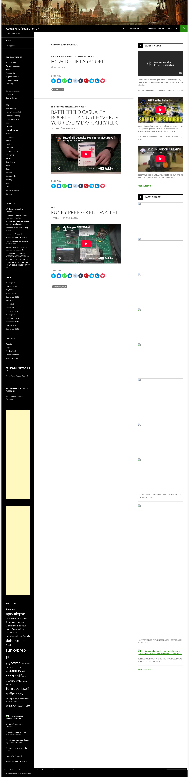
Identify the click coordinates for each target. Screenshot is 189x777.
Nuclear (9, 140)
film (22, 640)
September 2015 (12, 329)
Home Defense (12, 130)
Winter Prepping (12, 190)
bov (22, 622)
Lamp (8, 667)
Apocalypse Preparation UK (22, 28)
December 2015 (12, 318)
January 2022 (11, 283)
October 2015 (11, 325)
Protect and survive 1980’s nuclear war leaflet (160, 495)
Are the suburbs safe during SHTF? (154, 136)
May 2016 (10, 304)
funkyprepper (60, 287)
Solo (24, 676)
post (22, 670)
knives (26, 663)
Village (15, 698)
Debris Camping (12, 98)
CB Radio (9, 87)
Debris (26, 636)
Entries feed (11, 351)
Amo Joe (10, 609)
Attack (9, 622)
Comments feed (12, 354)
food (8, 645)
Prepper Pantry (12, 151)
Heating (9, 126)
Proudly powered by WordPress (18, 773)
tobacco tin (10, 684)
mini (18, 667)
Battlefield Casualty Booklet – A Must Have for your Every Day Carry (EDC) (86, 117)
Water (8, 183)
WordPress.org (12, 358)
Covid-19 (9, 94)
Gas (7, 123)
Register (9, 344)
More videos (145, 186)
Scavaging (10, 155)
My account (173, 28)
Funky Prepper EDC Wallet (84, 212)
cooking (8, 629)
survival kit (24, 681)
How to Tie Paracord (78, 61)
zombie (24, 705)
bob (19, 622)
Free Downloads (12, 119)
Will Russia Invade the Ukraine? (152, 90)
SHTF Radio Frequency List (16, 237)
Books (8, 69)
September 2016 (12, 297)
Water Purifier (11, 701)
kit (22, 664)
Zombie (9, 194)
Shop (124, 28)
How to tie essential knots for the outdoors (159, 640)
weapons (12, 705)
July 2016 (9, 300)
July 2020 (9, 290)
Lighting (13, 667)
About (9, 40)
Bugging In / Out (12, 80)
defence (12, 640)
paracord (58, 89)
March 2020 (11, 293)
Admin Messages (13, 66)
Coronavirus (18, 629)
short (10, 676)
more (8, 671)
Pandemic (10, 144)
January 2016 (11, 315)
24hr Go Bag (11, 62)
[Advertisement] (18, 454)
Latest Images (153, 197)
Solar (8, 169)
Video (56, 128)
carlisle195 (21, 625)
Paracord (72, 56)
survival (15, 681)
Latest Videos (153, 45)
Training (9, 180)
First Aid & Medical (65, 107)
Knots (62, 56)
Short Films (10, 162)
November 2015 (12, 322)
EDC (56, 56)
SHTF (8, 165)
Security (9, 158)
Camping (9, 84)
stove (8, 681)
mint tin (23, 667)
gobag (8, 664)
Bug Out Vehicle (12, 76)
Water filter (24, 699)
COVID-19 (11, 632)
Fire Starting (11, 108)
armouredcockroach (16, 618)
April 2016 (10, 307)
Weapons (9, 187)
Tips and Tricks (85, 56)
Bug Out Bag (11, 73)
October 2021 (11, 286)
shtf (18, 675)
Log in (8, 347)
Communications (13, 91)
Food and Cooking (13, 116)
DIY (52, 56)
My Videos (80, 107)
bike (15, 622)
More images (145, 670)
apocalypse (15, 613)
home (15, 662)
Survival (9, 172)
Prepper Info (135, 28)
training (9, 699)
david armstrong (14, 636)
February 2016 (12, 311)
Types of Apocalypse (155, 28)
